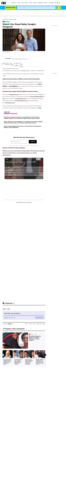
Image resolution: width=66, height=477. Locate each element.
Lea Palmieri (8, 58)
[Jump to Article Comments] (3, 63)
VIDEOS (35, 2)
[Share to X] (12, 63)
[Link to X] (60, 2)
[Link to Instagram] (58, 2)
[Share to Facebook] (7, 63)
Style (22, 2)
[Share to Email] (21, 63)
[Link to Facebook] (55, 2)
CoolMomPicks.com (20, 98)
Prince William (13, 19)
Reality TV (14, 2)
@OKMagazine (7, 155)
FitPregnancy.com (10, 102)
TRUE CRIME (40, 2)
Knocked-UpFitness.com (21, 100)
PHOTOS (30, 2)
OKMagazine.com (14, 94)
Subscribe (51, 2)
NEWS (18, 2)
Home (4, 19)
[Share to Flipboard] (16, 63)
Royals (26, 2)
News (7, 19)
